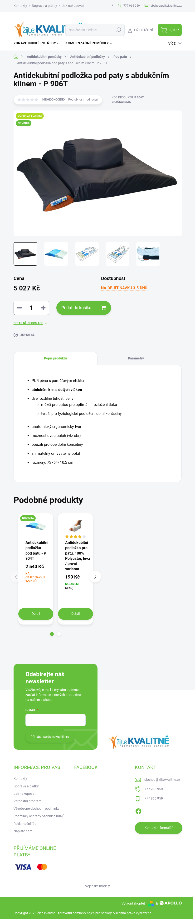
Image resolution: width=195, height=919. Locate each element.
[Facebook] (138, 810)
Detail (36, 614)
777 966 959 (153, 789)
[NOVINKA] (35, 526)
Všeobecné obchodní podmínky (36, 808)
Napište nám (23, 831)
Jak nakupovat (73, 6)
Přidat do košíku (76, 307)
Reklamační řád (25, 824)
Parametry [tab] (136, 358)
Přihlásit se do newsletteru (49, 737)
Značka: (121, 102)
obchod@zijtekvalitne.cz (162, 779)
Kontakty (20, 6)
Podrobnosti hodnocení (83, 99)
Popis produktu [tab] (55, 358)
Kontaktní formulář (159, 828)
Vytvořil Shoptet (133, 903)
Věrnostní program (27, 801)
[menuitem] (37, 43)
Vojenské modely (97, 886)
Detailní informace (28, 323)
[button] (51, 634)
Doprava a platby (44, 6)
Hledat (118, 30)
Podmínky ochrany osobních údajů (39, 816)
